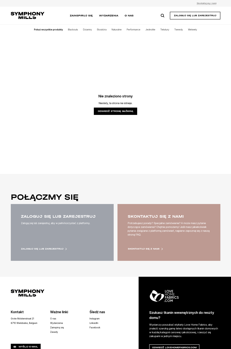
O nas (129, 15)
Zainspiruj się (81, 15)
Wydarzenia (108, 15)
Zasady (54, 332)
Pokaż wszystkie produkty (48, 29)
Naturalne (117, 29)
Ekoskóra (102, 29)
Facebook (95, 327)
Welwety (192, 29)
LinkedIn (94, 323)
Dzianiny (87, 29)
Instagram (95, 318)
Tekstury (164, 29)
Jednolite (150, 29)
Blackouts (73, 29)
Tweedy (178, 29)
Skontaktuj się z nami (206, 3)
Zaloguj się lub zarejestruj (42, 248)
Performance (133, 29)
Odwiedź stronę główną (115, 111)
